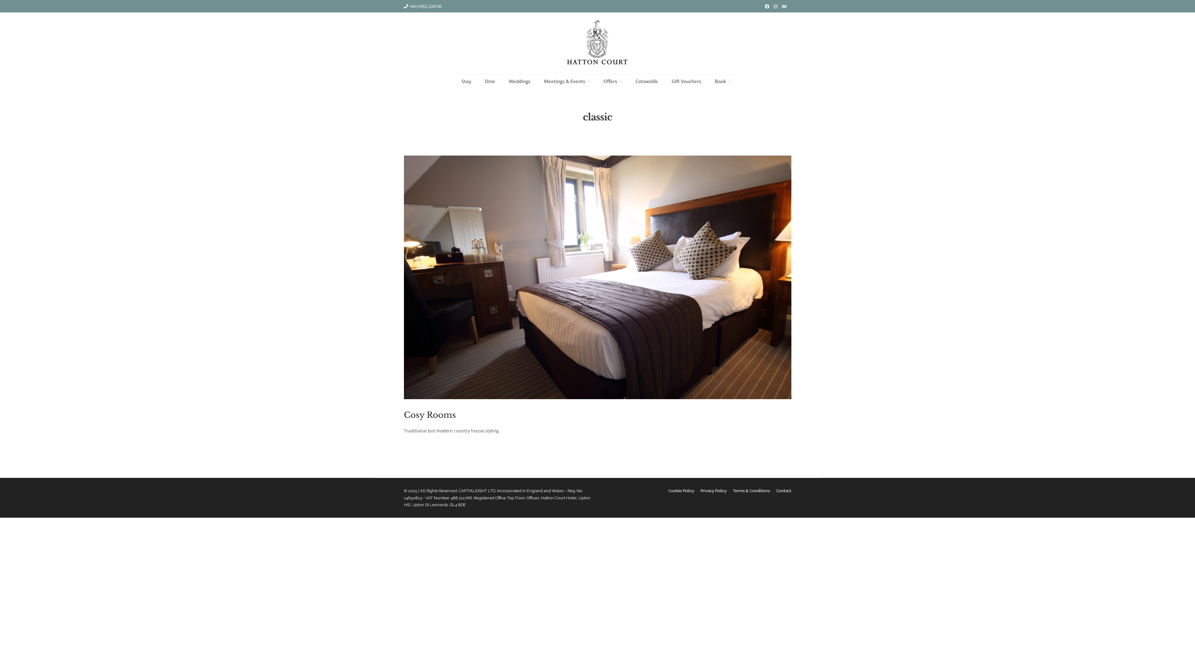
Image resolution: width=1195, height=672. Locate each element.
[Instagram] (775, 6)
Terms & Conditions (751, 490)
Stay (466, 81)
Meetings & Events (564, 81)
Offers (610, 81)
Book (720, 81)
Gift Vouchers (686, 81)
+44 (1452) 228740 (425, 6)
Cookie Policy (681, 490)
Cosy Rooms (430, 415)
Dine (490, 81)
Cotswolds (646, 81)
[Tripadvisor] (784, 6)
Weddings (519, 81)
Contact (783, 490)
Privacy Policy (714, 490)
